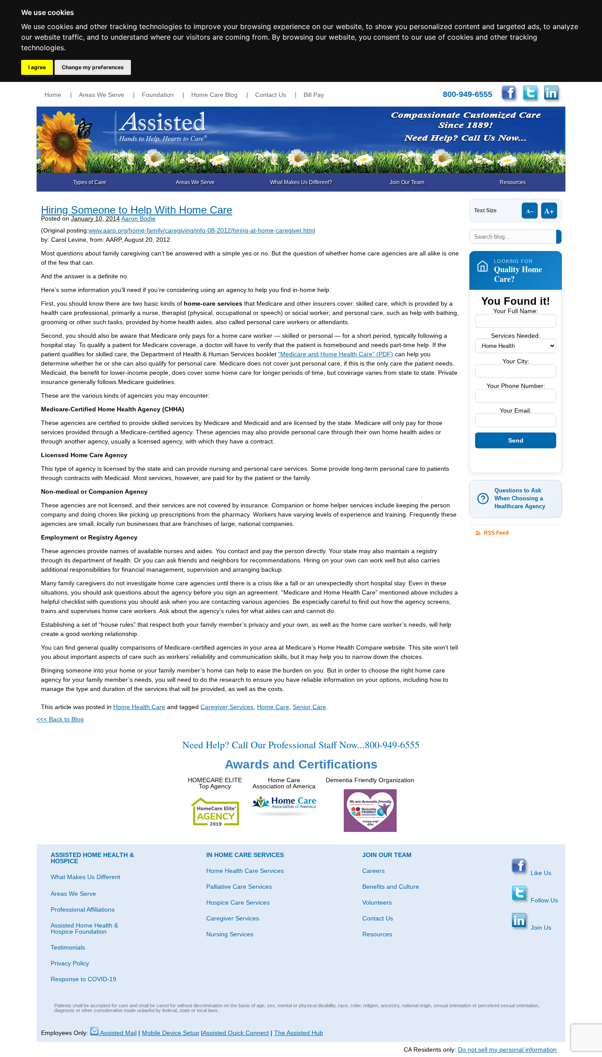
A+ (549, 210)
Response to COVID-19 (83, 979)
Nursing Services (229, 934)
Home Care (273, 706)
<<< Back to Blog (60, 719)
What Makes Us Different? (301, 182)
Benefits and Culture (390, 886)
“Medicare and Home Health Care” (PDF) (335, 354)
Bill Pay (314, 94)
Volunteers (377, 902)
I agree (37, 67)
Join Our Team (407, 182)
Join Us (540, 927)
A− (529, 211)
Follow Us (543, 900)
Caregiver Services (227, 706)
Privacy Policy (70, 963)
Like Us (540, 872)
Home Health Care (139, 706)
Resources (513, 182)
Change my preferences (93, 67)
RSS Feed (496, 533)
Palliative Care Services (239, 886)
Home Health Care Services (245, 870)
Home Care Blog (214, 94)
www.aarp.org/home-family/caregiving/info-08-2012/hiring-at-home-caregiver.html (202, 230)
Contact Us (270, 94)
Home (53, 94)
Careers (373, 870)
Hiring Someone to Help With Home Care (136, 210)
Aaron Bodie (138, 218)
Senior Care (309, 706)
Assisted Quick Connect (236, 1032)
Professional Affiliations (83, 909)
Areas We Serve (101, 94)
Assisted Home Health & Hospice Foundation (84, 928)
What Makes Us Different (85, 876)
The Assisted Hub (298, 1032)
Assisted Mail (118, 1032)
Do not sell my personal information (507, 1049)
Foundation (158, 94)
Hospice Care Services (238, 902)
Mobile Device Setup (170, 1032)
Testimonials (68, 947)
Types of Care (89, 182)
